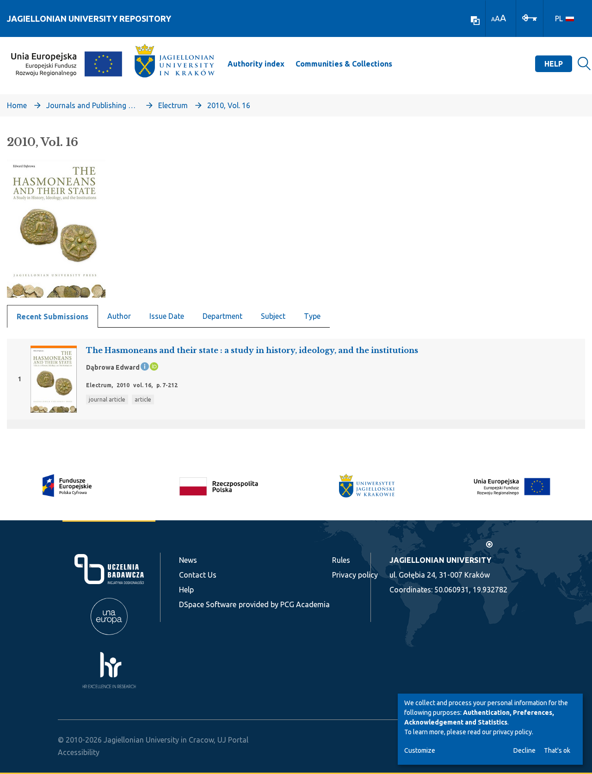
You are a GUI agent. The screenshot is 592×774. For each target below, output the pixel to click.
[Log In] (529, 17)
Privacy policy (355, 575)
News (188, 560)
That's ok (557, 750)
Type (312, 316)
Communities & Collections (344, 64)
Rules (341, 560)
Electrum (173, 105)
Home (17, 105)
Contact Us (197, 575)
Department (222, 316)
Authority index (256, 64)
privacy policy (512, 732)
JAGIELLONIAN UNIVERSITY (440, 560)
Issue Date (166, 316)
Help (553, 64)
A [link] (493, 19)
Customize (419, 750)
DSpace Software (207, 604)
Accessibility (78, 752)
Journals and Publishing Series (92, 105)
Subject (273, 316)
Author (119, 316)
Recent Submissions (52, 316)
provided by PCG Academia (284, 604)
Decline (524, 750)
